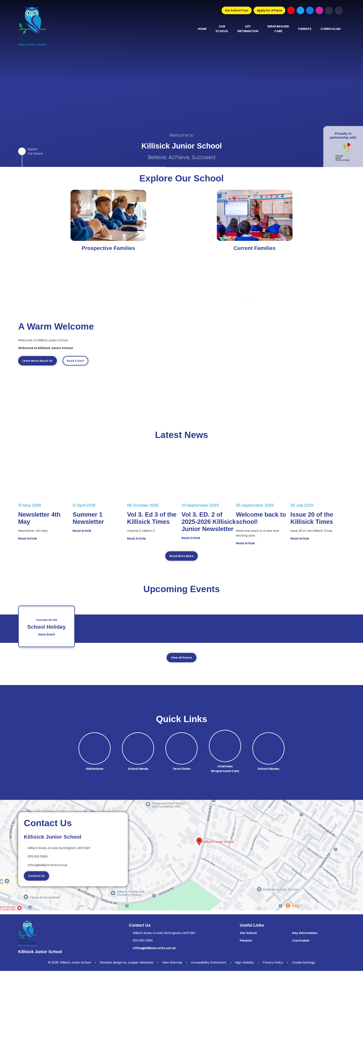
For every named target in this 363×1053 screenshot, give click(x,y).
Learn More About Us (37, 361)
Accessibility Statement (208, 962)
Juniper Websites (140, 962)
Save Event (46, 634)
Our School (248, 933)
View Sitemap (172, 962)
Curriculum (300, 940)
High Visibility (244, 962)
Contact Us (36, 876)
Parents (246, 940)
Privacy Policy (273, 962)
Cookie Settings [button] (303, 962)
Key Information (304, 933)
